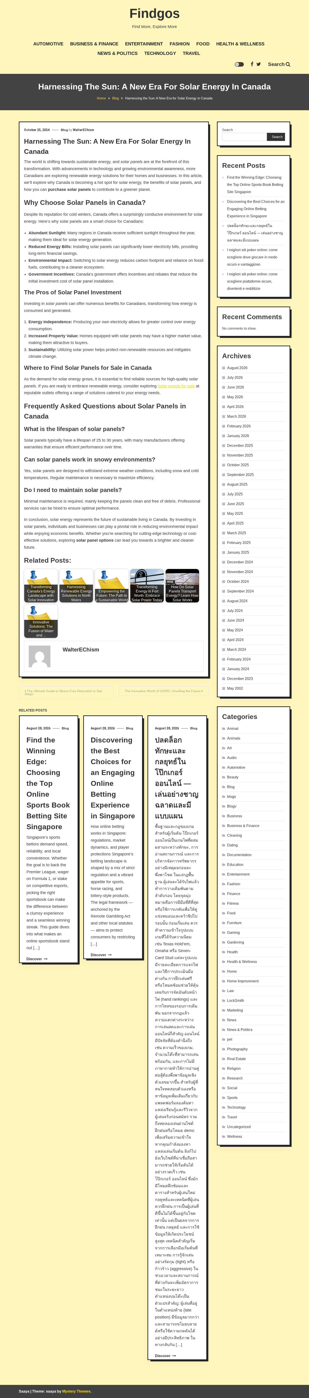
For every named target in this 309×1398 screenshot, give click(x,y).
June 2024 (235, 620)
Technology (160, 53)
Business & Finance (94, 43)
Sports (232, 1098)
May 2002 (235, 688)
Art (229, 748)
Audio (232, 758)
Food (202, 43)
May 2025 (235, 513)
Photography (237, 1049)
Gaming (233, 932)
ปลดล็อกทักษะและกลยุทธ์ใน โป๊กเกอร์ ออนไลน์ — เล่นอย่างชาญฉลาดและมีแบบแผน (255, 233)
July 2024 (235, 611)
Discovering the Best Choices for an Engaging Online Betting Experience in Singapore (256, 209)
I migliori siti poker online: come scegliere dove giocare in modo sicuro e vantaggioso (252, 257)
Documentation (239, 855)
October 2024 (238, 581)
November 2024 (240, 572)
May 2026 (235, 397)
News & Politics (117, 53)
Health (232, 952)
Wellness (234, 1136)
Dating (232, 845)
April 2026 (235, 407)
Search (276, 64)
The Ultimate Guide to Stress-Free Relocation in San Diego (63, 692)
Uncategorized (239, 1127)
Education (235, 864)
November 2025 (240, 455)
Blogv (231, 806)
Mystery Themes (76, 1391)
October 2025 (238, 465)
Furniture (234, 923)
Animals (233, 738)
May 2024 (235, 630)
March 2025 (236, 533)
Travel (191, 53)
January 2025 (238, 552)
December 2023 (240, 679)
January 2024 (238, 669)
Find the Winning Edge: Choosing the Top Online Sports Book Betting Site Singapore (48, 783)
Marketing (235, 1010)
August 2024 (237, 601)
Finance (233, 894)
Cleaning (234, 835)
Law (230, 991)
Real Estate (236, 1059)
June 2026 (235, 387)
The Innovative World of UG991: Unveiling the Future (163, 691)
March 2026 (236, 416)
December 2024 (240, 562)
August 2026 (237, 368)
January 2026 (238, 436)
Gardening (235, 942)
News (231, 1020)
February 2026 (239, 426)
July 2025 (235, 494)
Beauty (232, 777)
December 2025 (240, 445)
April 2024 (235, 640)
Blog (64, 130)
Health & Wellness (240, 43)
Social (232, 1088)
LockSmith (235, 1000)
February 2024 (239, 659)
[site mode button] (239, 64)
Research (235, 1078)
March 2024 (236, 649)
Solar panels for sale (176, 386)
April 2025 (235, 523)
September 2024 (240, 591)
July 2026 (235, 377)
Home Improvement (243, 981)
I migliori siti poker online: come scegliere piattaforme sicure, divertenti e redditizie (252, 281)
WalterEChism (83, 130)
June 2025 (235, 504)
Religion (234, 1068)
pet (229, 1039)
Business (234, 816)
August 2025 (237, 484)
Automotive (48, 43)
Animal (232, 729)
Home (232, 971)
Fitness (233, 903)
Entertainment (144, 43)
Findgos (154, 13)
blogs (231, 797)
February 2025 (239, 543)
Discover (34, 959)
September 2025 (240, 475)
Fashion (180, 43)
